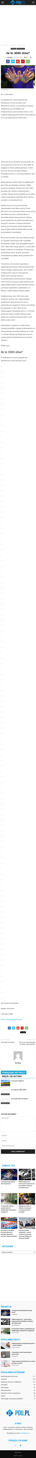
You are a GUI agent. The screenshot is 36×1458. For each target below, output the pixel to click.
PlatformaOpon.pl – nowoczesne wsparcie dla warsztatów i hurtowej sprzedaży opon (22, 1321)
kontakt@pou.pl (24, 1433)
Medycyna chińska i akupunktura (10, 1393)
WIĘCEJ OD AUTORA (12, 1076)
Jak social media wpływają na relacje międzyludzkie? (27, 1043)
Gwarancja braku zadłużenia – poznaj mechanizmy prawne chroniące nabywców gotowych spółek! (25, 1234)
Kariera (3, 1396)
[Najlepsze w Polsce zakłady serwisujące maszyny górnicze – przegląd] (27, 1198)
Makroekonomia (6, 1390)
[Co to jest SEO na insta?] (5, 1101)
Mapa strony (18, 1452)
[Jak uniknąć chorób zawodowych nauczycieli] (5, 1354)
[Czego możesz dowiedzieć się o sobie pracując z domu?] (5, 1363)
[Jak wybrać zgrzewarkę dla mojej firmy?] (9, 1174)
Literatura (4, 1379)
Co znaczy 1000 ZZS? (19, 1090)
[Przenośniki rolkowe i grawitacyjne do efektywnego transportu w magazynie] (9, 1198)
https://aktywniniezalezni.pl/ (11, 1019)
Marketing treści (20, 48)
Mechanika (4, 1385)
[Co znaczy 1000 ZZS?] (5, 1092)
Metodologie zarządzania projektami (12, 1399)
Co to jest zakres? (17, 1081)
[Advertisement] (18, 24)
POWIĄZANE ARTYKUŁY (13, 1072)
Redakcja (9, 57)
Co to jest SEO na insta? (19, 1099)
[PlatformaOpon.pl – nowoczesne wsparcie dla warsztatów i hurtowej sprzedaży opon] (27, 1174)
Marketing (13, 48)
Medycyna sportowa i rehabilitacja (11, 1382)
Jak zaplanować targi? (7, 1042)
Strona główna (4, 45)
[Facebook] (15, 1445)
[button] (33, 2)
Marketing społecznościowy (9, 1376)
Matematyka (4, 1387)
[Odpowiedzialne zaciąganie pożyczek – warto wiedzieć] (5, 1345)
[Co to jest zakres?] (5, 1083)
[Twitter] (20, 1445)
